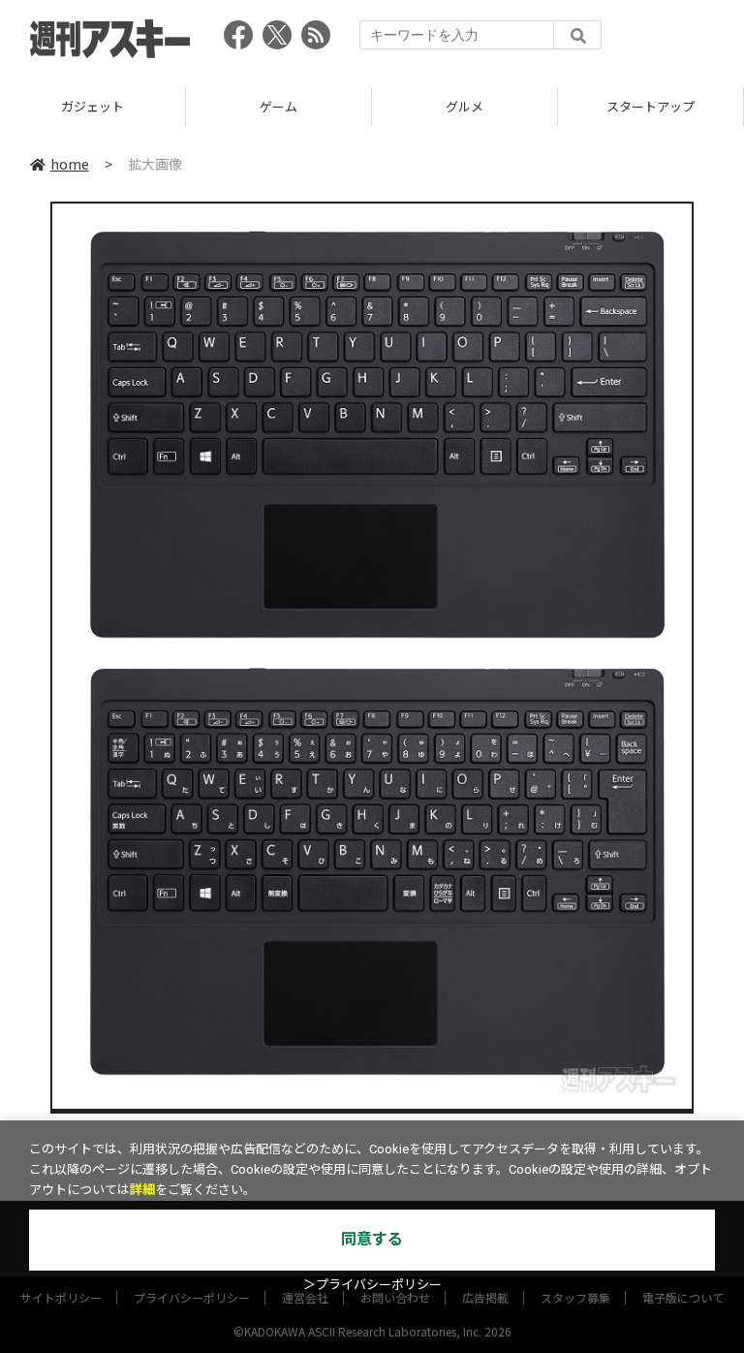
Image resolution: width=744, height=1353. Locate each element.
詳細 (142, 1189)
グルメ (280, 106)
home (69, 163)
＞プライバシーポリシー (372, 1284)
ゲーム (94, 106)
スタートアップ (466, 106)
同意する (372, 1239)
